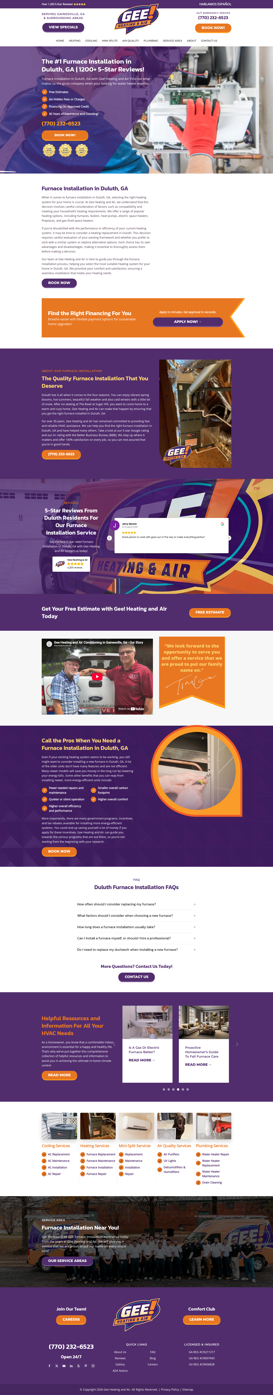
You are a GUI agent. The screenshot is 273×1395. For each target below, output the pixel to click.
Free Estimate (210, 612)
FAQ (152, 1352)
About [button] (191, 40)
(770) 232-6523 (213, 17)
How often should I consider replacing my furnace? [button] (116, 904)
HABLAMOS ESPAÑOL (215, 4)
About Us (120, 1352)
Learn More (201, 1319)
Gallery (120, 1364)
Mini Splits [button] (110, 40)
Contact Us (209, 40)
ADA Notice (120, 1371)
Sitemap (187, 1389)
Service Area (172, 40)
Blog (153, 1358)
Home (60, 40)
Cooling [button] (91, 40)
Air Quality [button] (130, 40)
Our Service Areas (67, 1261)
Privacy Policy (170, 1389)
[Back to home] (136, 19)
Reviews (120, 1358)
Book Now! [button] (65, 135)
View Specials (63, 27)
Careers (71, 1319)
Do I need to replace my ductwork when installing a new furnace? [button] (127, 949)
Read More (59, 1075)
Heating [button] (75, 40)
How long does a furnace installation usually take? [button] (116, 927)
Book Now (59, 283)
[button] (71, 564)
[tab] (164, 1089)
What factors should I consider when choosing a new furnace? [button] (125, 915)
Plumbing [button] (151, 40)
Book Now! (213, 28)
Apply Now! (186, 322)
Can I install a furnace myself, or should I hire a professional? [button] (124, 938)
